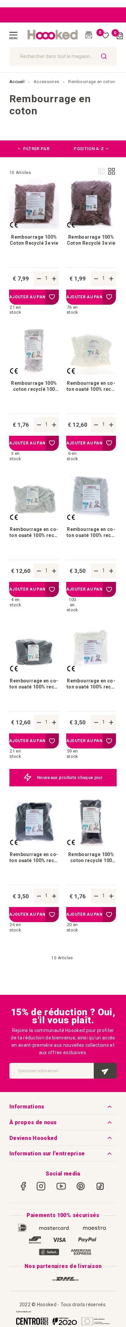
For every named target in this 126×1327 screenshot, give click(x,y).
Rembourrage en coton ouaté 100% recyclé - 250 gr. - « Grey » (91, 532)
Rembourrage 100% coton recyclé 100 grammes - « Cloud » (34, 386)
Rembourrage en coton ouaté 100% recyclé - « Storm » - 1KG (33, 684)
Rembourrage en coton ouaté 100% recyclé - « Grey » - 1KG (33, 532)
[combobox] (63, 56)
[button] (52, 297)
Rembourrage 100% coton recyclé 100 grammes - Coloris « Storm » (91, 857)
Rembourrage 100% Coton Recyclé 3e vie (34, 240)
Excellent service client (69, 777)
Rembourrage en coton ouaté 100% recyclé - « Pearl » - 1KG (91, 386)
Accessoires (47, 81)
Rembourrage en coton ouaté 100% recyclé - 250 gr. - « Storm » (33, 857)
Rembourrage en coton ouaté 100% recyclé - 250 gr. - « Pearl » (91, 684)
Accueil (17, 81)
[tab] (36, 148)
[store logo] (53, 35)
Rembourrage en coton (91, 81)
